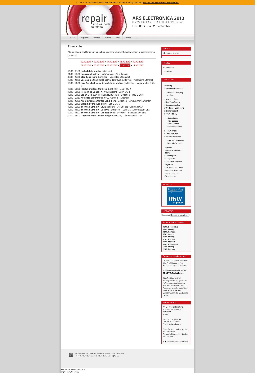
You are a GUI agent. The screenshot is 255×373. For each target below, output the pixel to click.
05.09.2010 (125, 61)
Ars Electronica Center (174, 167)
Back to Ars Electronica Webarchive (161, 2)
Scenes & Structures (173, 170)
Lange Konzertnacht (173, 161)
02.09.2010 (86, 61)
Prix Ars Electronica (173, 136)
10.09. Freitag (168, 246)
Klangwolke (170, 158)
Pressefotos (167, 71)
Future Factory (171, 113)
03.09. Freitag (168, 229)
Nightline (169, 164)
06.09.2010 (138, 61)
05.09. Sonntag (169, 234)
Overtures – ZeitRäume (174, 108)
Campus (168, 147)
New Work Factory (172, 102)
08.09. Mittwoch (169, 241)
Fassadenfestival (175, 126)
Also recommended (173, 173)
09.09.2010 (112, 65)
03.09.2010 (99, 61)
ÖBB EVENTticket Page (173, 273)
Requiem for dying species (175, 93)
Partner (128, 37)
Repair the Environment (174, 88)
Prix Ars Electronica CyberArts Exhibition (175, 141)
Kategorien (165, 215)
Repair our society (172, 105)
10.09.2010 (125, 65)
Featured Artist (171, 130)
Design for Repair (172, 99)
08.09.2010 (99, 65)
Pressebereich (168, 67)
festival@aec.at (175, 324)
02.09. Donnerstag (170, 226)
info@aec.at (115, 356)
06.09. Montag (168, 236)
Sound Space (170, 155)
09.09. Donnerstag (170, 244)
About (72, 37)
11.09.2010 (138, 65)
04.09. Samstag (169, 231)
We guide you (170, 176)
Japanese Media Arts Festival (173, 151)
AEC (137, 37)
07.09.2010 (86, 65)
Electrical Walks (171, 133)
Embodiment (173, 118)
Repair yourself (171, 110)
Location (96, 37)
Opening (168, 85)
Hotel (118, 37)
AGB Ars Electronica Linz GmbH (175, 341)
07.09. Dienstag (169, 239)
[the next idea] (173, 123)
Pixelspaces (173, 121)
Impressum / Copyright (70, 371)
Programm (84, 37)
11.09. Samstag (169, 249)
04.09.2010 (112, 61)
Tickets (108, 37)
